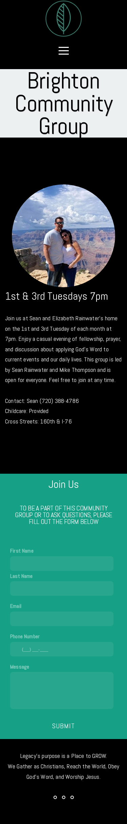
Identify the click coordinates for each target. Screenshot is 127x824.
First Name (22, 550)
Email (15, 606)
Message (19, 666)
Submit (63, 726)
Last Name (21, 576)
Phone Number (25, 636)
